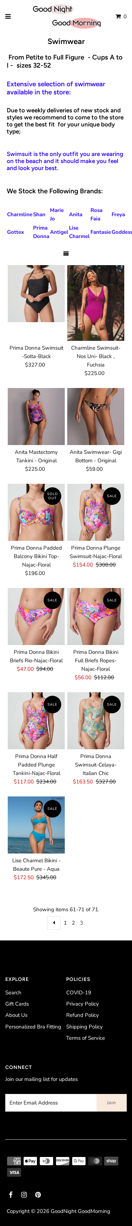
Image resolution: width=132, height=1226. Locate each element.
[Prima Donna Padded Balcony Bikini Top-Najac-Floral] (36, 512)
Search (13, 992)
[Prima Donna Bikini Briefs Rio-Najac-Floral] (36, 616)
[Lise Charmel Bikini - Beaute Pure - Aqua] (36, 824)
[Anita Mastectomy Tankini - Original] (36, 416)
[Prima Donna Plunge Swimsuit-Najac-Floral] (95, 512)
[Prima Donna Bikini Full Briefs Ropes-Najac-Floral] (95, 616)
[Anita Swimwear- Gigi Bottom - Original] (95, 416)
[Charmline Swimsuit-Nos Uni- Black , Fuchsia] (95, 303)
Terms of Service (85, 1038)
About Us (16, 1015)
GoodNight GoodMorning (80, 1211)
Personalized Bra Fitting (33, 1026)
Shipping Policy (84, 1026)
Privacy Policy (82, 1003)
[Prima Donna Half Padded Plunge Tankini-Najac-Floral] (36, 720)
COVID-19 (78, 992)
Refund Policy (82, 1015)
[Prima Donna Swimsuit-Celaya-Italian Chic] (95, 720)
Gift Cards (17, 1003)
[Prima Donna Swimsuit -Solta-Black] (36, 293)
